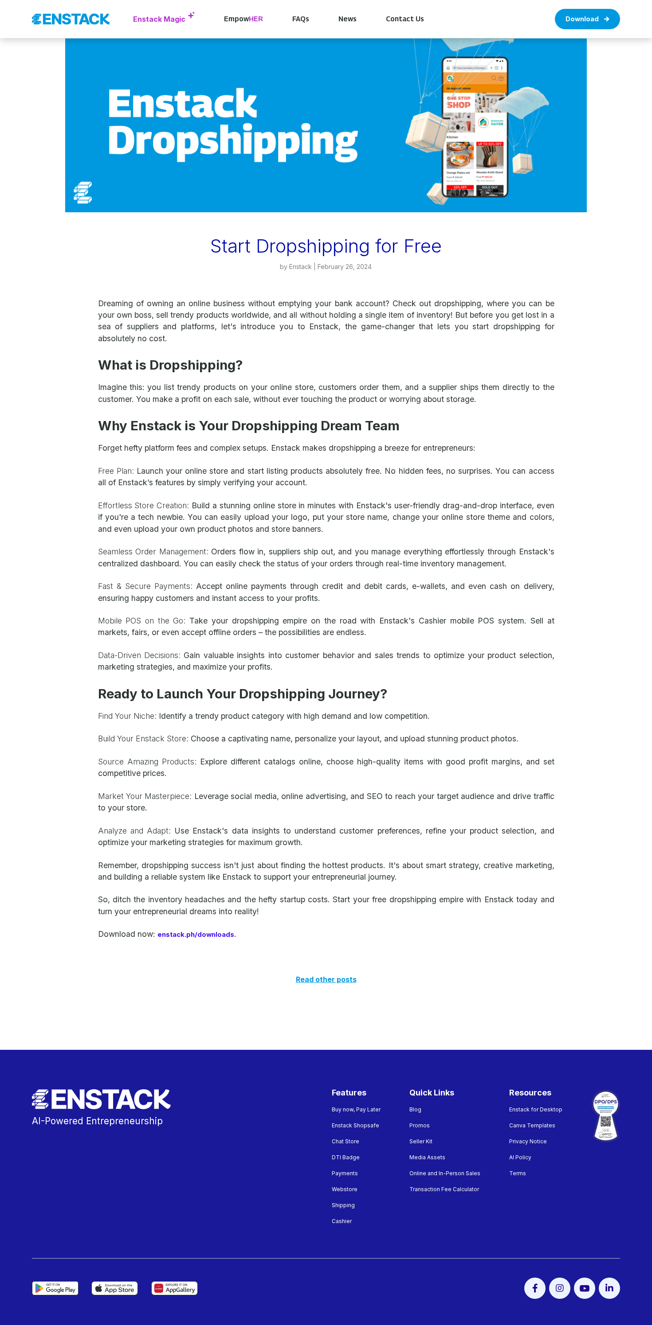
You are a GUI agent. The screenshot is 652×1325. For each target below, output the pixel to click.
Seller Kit (420, 1141)
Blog (415, 1109)
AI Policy (520, 1157)
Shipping (343, 1205)
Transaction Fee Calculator (444, 1189)
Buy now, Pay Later (356, 1109)
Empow (243, 19)
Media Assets (427, 1157)
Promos (419, 1125)
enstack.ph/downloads (195, 934)
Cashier (342, 1221)
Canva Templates (532, 1125)
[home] (71, 19)
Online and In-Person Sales (444, 1173)
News (347, 19)
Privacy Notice (528, 1141)
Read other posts (326, 979)
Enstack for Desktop (535, 1109)
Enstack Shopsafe (355, 1125)
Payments (345, 1173)
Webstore (344, 1189)
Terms (517, 1173)
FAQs (300, 19)
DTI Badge (346, 1157)
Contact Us (405, 19)
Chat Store (345, 1141)
